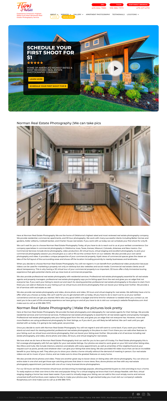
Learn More (36, 79)
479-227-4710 (139, 6)
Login (54, 17)
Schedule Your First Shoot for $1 (48, 86)
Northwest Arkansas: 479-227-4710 (124, 397)
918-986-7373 (116, 6)
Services (65, 14)
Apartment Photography (98, 14)
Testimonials (118, 14)
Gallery (77, 14)
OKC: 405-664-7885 (74, 397)
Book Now (68, 17)
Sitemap (59, 397)
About (53, 14)
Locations (132, 14)
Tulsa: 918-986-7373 (95, 397)
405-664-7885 (99, 6)
